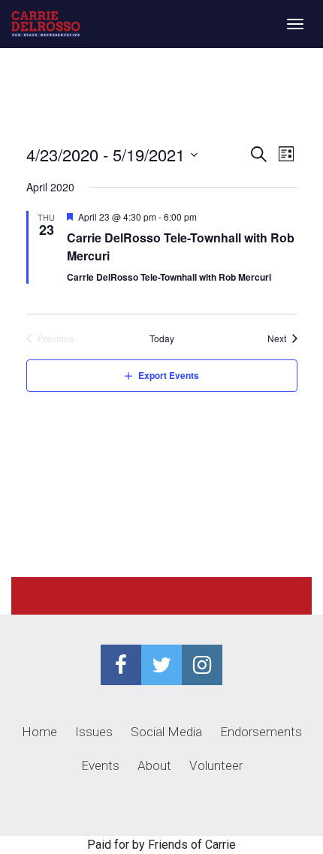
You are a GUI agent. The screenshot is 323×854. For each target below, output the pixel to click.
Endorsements (261, 731)
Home (39, 731)
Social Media (166, 731)
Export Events (168, 375)
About (154, 765)
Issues (94, 731)
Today (161, 338)
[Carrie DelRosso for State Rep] (46, 24)
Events (100, 765)
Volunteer (216, 765)
